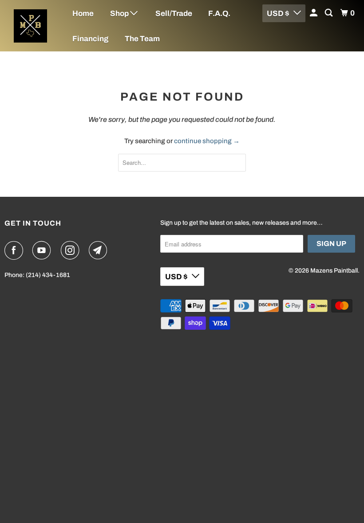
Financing (90, 39)
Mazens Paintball (334, 270)
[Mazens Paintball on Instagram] (72, 250)
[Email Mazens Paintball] (100, 250)
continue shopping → (207, 140)
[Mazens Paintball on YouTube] (43, 250)
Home (83, 13)
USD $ (176, 277)
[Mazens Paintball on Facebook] (15, 250)
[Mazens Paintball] (30, 26)
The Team (142, 39)
